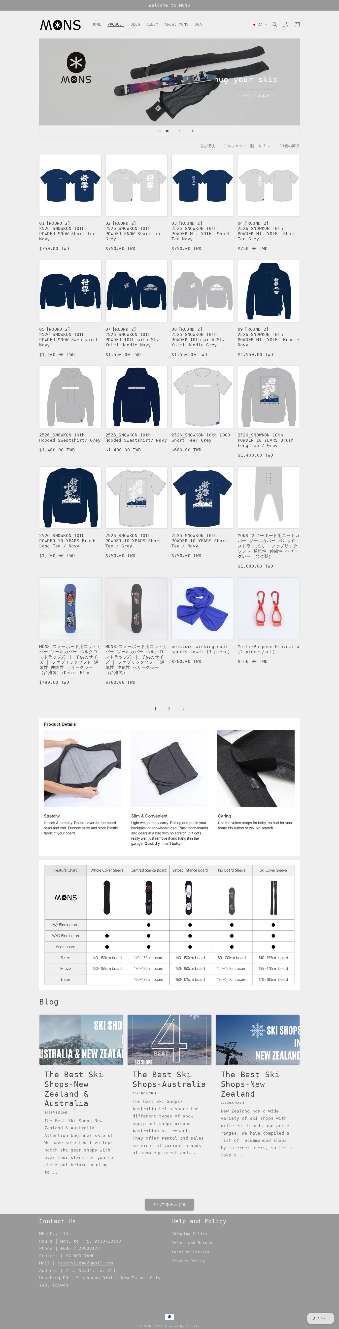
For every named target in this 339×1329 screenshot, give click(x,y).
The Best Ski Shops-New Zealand (250, 1084)
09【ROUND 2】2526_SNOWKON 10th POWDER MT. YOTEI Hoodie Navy (268, 337)
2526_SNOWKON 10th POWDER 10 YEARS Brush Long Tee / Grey (266, 440)
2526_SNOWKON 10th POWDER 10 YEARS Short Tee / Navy (199, 540)
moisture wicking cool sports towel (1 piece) (200, 649)
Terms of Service (190, 1252)
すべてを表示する (169, 1204)
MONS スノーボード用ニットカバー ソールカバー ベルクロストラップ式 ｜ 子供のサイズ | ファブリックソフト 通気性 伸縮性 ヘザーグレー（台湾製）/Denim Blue (70, 659)
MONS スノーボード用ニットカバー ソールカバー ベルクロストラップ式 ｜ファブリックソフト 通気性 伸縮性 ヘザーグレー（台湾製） (269, 546)
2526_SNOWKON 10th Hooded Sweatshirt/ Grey (70, 437)
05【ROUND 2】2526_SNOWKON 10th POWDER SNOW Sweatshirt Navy (68, 337)
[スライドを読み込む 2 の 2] (167, 131)
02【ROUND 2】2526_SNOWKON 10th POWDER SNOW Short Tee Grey (133, 231)
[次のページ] (183, 708)
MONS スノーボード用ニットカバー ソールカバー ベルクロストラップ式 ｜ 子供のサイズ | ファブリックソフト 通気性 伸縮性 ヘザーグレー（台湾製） (136, 659)
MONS (159, 1326)
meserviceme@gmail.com (85, 1262)
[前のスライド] (146, 131)
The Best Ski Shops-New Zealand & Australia (73, 1089)
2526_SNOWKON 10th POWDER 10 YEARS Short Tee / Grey (133, 540)
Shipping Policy (189, 1234)
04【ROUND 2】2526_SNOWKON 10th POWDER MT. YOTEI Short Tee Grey (267, 231)
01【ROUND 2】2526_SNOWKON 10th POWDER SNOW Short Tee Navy (67, 231)
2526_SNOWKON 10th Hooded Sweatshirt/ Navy (136, 437)
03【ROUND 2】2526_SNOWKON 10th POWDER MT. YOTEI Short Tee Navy (200, 231)
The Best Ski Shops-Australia (169, 1079)
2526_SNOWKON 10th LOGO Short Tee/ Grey (200, 437)
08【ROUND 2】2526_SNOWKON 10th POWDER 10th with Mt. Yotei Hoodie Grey (198, 337)
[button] (274, 24)
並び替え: (209, 146)
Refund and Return (191, 1243)
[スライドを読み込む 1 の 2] (159, 131)
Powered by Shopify (182, 1326)
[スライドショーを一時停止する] (192, 131)
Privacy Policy (188, 1261)
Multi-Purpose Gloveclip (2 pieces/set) (268, 649)
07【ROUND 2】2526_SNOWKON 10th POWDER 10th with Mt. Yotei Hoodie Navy (132, 337)
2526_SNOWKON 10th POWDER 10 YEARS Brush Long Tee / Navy (67, 540)
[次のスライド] (179, 131)
